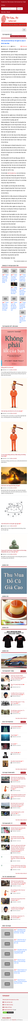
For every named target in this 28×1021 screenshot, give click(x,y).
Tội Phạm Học (18, 36)
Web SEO (14, 1019)
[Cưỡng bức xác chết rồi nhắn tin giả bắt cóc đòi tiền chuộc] (22, 271)
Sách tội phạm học (18, 1)
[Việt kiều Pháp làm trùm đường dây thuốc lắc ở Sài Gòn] (5, 830)
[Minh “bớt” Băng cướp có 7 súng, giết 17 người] (5, 704)
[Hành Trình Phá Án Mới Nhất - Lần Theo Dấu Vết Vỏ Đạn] (14, 284)
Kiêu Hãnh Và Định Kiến (15, 761)
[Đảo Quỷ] (5, 746)
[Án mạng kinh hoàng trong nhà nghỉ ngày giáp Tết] (22, 298)
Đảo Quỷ (12, 743)
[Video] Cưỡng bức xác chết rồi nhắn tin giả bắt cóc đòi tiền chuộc (22, 277)
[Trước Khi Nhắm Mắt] (5, 729)
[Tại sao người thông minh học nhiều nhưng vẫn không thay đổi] (14, 437)
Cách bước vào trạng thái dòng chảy (9, 485)
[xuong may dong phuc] (14, 639)
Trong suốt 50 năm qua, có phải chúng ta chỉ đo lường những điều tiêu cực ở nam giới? (13, 551)
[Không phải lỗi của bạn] (14, 347)
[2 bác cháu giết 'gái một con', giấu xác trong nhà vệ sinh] (14, 298)
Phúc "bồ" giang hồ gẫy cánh (17, 684)
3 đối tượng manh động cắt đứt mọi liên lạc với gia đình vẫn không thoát (18, 787)
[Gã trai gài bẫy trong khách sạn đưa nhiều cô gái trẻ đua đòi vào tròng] (5, 797)
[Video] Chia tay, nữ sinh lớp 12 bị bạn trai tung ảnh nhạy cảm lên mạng (20, 981)
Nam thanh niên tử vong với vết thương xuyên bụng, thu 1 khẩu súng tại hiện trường (17, 805)
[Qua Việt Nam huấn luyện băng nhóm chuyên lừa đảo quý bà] (5, 839)
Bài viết (23, 36)
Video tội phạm (10, 1)
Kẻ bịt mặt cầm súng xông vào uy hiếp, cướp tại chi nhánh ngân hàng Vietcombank (18, 779)
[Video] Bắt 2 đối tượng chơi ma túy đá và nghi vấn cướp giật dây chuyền (20, 951)
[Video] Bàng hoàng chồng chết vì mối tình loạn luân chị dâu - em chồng (19, 931)
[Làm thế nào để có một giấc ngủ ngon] (14, 509)
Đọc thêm (23, 671)
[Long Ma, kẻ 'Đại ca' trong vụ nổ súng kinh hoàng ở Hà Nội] (5, 695)
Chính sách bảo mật (8, 1002)
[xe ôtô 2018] (14, 661)
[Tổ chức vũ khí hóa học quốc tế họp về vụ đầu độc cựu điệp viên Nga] (5, 868)
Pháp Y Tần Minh (14, 752)
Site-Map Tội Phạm (8, 1007)
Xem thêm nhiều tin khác (21, 718)
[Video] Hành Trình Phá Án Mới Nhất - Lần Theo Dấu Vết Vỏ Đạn (14, 290)
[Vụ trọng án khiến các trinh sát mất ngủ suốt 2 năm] (22, 284)
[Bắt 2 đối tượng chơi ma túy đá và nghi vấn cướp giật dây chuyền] (7, 953)
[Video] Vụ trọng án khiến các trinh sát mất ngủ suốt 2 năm (22, 291)
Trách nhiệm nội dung (8, 1004)
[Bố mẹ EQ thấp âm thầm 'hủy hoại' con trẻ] (5, 892)
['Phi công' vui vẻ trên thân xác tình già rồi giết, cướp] (14, 271)
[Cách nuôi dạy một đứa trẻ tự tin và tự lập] (14, 394)
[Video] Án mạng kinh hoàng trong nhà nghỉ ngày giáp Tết (22, 305)
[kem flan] (14, 612)
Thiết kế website (7, 1009)
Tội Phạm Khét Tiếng (8, 671)
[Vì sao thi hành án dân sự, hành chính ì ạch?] (5, 814)
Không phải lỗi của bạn (6, 367)
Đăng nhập (3, 12)
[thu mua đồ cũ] (14, 581)
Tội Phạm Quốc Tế (7, 823)
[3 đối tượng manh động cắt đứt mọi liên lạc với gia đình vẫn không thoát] (5, 788)
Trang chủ (13, 36)
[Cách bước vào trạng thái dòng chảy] (14, 475)
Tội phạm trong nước (8, 772)
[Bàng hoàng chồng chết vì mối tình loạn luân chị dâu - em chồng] (5, 298)
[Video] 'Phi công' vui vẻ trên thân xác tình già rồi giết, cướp (14, 277)
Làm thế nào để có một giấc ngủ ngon (10, 523)
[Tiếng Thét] (5, 737)
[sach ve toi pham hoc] (14, 24)
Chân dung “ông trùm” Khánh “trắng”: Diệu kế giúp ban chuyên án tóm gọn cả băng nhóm (18, 677)
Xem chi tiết (13, 369)
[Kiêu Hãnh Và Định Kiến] (5, 763)
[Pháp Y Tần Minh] (5, 755)
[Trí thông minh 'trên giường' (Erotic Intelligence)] (5, 901)
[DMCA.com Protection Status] (14, 1012)
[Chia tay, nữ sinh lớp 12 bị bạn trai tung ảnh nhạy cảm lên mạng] (7, 983)
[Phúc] (5, 687)
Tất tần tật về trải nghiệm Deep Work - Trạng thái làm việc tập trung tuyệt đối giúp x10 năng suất (18, 883)
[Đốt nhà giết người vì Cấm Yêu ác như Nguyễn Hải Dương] (5, 271)
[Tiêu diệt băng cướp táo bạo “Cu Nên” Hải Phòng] (5, 713)
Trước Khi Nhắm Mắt (15, 726)
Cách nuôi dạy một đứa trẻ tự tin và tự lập (11, 411)
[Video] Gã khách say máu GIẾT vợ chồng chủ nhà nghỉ (22, 319)
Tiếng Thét (13, 735)
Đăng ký (8, 12)
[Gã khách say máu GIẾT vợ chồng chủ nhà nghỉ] (22, 312)
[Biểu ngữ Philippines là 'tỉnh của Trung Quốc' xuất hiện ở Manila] (5, 859)
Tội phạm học (4, 1)
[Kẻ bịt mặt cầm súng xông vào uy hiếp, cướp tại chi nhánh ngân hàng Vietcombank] (5, 780)
